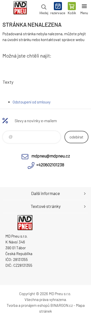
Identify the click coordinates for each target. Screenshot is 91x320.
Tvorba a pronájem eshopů (28, 305)
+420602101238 (50, 164)
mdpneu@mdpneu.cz (50, 155)
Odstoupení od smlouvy (32, 102)
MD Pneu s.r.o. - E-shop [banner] (20, 9)
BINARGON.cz (61, 305)
